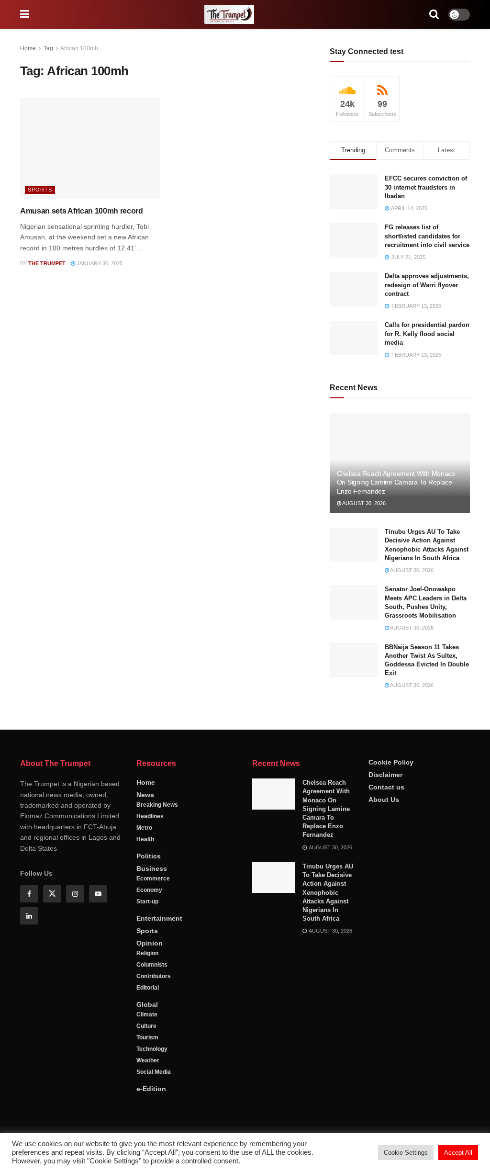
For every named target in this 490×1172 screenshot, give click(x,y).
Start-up (147, 901)
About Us (383, 799)
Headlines (150, 816)
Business (151, 868)
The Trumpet (47, 263)
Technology (151, 1049)
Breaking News (157, 804)
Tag (48, 48)
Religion (147, 953)
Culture (146, 1026)
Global (147, 1004)
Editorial (147, 987)
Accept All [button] (458, 1152)
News (145, 795)
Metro (144, 827)
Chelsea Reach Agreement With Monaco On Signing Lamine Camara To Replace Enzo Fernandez (396, 482)
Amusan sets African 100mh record (81, 211)
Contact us (386, 787)
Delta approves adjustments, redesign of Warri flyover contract (427, 284)
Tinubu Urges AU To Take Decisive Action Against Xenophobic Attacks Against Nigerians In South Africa (327, 892)
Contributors (153, 976)
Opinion (149, 943)
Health (145, 839)
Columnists (151, 964)
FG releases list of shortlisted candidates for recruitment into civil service (427, 236)
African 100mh (79, 48)
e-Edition (151, 1089)
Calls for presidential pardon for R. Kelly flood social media (427, 333)
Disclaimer (385, 774)
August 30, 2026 (363, 503)
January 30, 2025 (98, 263)
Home (28, 48)
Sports (40, 189)
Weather (147, 1060)
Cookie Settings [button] (406, 1152)
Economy (149, 890)
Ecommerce (153, 878)
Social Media (153, 1072)
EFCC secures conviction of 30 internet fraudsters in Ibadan (426, 187)
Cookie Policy (390, 762)
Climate (146, 1014)
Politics (148, 856)
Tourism (147, 1037)
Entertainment (159, 918)
